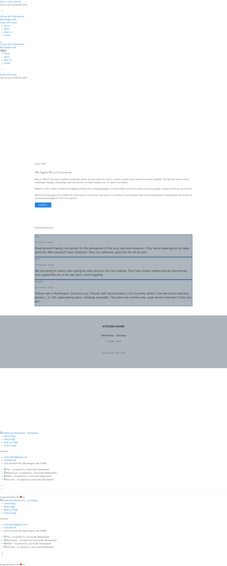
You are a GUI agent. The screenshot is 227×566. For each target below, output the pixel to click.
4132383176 (10, 460)
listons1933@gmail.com (15, 457)
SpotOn (28, 497)
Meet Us (8, 32)
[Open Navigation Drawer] (1, 41)
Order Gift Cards (8, 22)
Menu (6, 29)
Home (7, 25)
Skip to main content (10, 1)
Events (7, 35)
